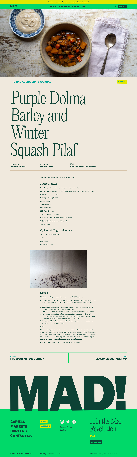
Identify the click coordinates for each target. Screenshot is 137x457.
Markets (18, 426)
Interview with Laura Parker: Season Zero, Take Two (60, 342)
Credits (63, 430)
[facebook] (74, 422)
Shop (84, 6)
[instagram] (62, 422)
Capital (17, 422)
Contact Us (21, 436)
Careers (18, 431)
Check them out (82, 2)
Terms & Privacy (66, 427)
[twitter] (68, 421)
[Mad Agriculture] (13, 6)
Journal (76, 6)
